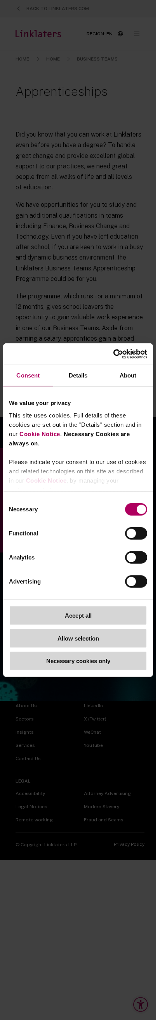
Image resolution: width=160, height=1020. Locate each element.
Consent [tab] (28, 375)
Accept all (78, 615)
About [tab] (128, 375)
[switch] (136, 533)
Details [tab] (78, 375)
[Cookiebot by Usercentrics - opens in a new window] (113, 354)
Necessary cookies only (78, 661)
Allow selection (78, 638)
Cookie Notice (39, 433)
